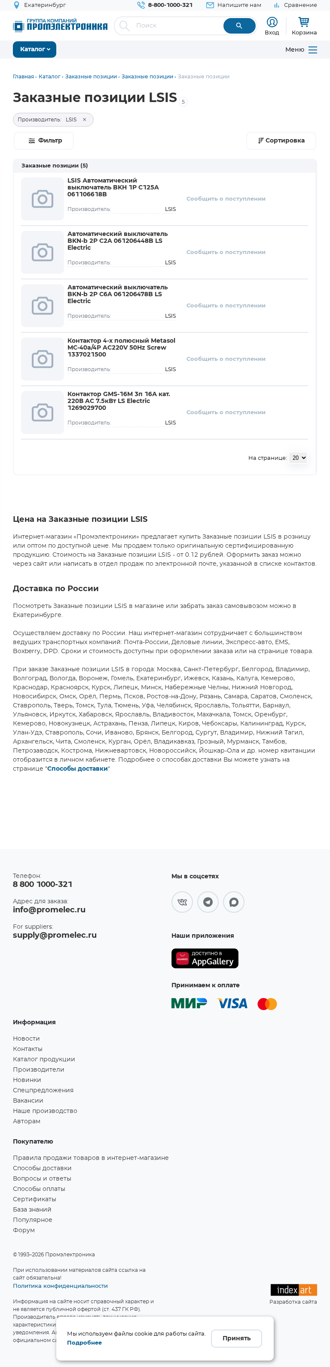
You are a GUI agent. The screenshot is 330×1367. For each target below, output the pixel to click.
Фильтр (50, 141)
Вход (272, 32)
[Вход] (272, 22)
